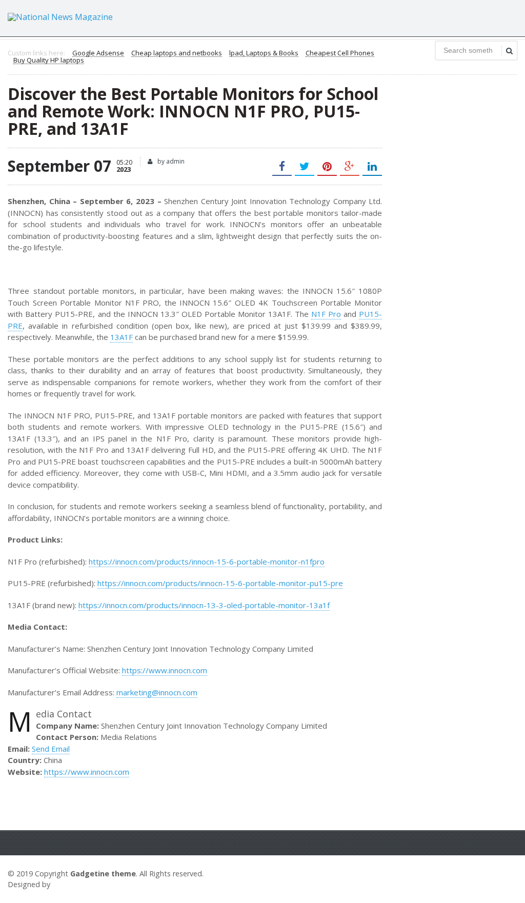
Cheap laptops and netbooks (176, 53)
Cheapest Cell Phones (340, 53)
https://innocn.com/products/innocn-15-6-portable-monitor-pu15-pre (220, 583)
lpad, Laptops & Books (263, 53)
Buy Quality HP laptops (48, 60)
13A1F (121, 337)
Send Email (51, 749)
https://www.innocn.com (164, 670)
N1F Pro (326, 314)
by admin (170, 161)
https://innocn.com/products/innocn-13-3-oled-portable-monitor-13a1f (204, 605)
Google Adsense (98, 53)
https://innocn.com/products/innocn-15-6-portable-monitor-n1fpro (207, 561)
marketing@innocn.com (156, 692)
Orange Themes (82, 884)
